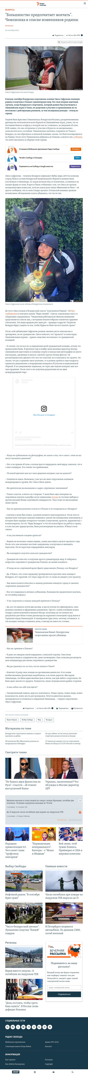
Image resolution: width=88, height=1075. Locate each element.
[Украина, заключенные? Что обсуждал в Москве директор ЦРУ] (64, 768)
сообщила (77, 137)
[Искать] (72, 1072)
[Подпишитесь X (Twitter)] (18, 1027)
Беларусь (9, 10)
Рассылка (49, 1060)
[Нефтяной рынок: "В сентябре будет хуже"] (24, 881)
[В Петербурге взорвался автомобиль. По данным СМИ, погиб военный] (64, 913)
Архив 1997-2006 (52, 1042)
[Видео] (53, 1072)
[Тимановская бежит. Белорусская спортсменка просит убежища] (20, 635)
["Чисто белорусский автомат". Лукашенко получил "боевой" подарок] (24, 913)
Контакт (48, 1046)
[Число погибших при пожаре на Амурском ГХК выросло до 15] (64, 881)
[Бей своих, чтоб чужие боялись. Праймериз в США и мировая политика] (71, 834)
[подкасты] (34, 1072)
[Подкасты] (44, 1027)
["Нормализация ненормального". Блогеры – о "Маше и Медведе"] (44, 834)
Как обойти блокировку (15, 1064)
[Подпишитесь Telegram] (28, 1027)
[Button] (57, 35)
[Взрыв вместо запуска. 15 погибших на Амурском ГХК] (24, 957)
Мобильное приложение (15, 1042)
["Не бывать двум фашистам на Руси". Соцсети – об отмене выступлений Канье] (24, 768)
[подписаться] (50, 1027)
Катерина (9, 26)
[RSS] (39, 1027)
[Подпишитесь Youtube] (23, 1027)
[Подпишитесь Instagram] (34, 1027)
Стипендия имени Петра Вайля (18, 1046)
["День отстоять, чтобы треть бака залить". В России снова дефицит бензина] (24, 989)
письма (54, 497)
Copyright (49, 1064)
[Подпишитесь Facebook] (13, 1027)
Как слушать (10, 1060)
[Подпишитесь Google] (7, 1027)
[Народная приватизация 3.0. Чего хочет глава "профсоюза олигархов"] (17, 834)
